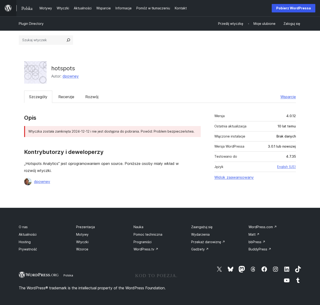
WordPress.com (263, 227)
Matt (254, 234)
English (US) (286, 167)
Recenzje (66, 96)
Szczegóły (38, 96)
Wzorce (82, 249)
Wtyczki (82, 242)
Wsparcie (288, 96)
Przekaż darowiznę (208, 242)
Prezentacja (85, 227)
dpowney (71, 76)
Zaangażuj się (201, 227)
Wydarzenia (200, 234)
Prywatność (28, 249)
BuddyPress (260, 249)
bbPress (257, 242)
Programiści (143, 242)
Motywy (82, 234)
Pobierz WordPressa (293, 8)
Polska (68, 275)
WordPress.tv (146, 249)
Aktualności (28, 234)
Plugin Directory (31, 24)
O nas (23, 227)
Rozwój (91, 96)
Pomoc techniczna (148, 234)
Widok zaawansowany (234, 177)
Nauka (138, 227)
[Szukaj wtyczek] (68, 40)
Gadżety (200, 249)
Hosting (25, 242)
